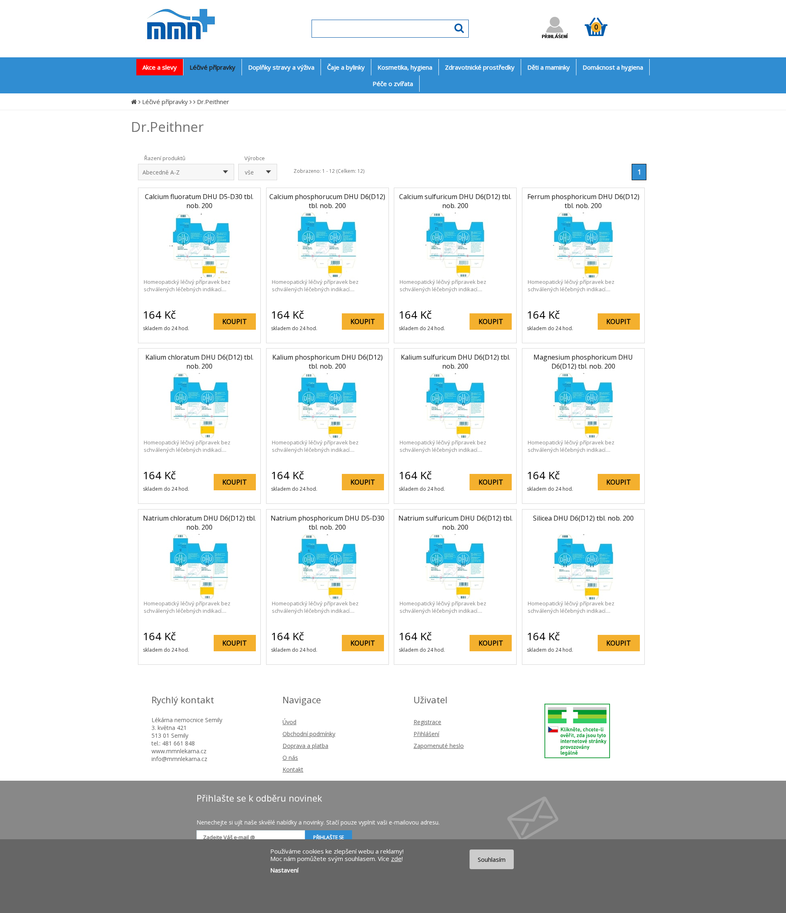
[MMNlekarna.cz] (205, 47)
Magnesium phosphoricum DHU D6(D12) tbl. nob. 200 (583, 362)
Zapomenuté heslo (438, 746)
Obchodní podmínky (308, 734)
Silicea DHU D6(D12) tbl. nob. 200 (583, 518)
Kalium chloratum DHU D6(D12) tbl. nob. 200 (199, 362)
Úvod (289, 722)
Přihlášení (426, 734)
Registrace (427, 722)
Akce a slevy (159, 67)
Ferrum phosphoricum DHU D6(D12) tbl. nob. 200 (583, 201)
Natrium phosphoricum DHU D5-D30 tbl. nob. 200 (327, 523)
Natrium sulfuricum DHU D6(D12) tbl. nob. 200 (455, 523)
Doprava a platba (305, 746)
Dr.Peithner (213, 101)
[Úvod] (134, 101)
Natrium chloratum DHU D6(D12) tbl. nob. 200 (199, 523)
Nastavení (284, 870)
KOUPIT (234, 321)
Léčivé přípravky (165, 101)
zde (396, 858)
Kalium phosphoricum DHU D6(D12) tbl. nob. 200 (327, 362)
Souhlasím (492, 859)
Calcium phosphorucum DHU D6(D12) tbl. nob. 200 (327, 201)
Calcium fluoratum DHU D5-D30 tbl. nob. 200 (199, 201)
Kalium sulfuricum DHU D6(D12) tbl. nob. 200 (455, 362)
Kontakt (292, 769)
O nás (290, 757)
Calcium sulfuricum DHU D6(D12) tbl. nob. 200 (455, 201)
